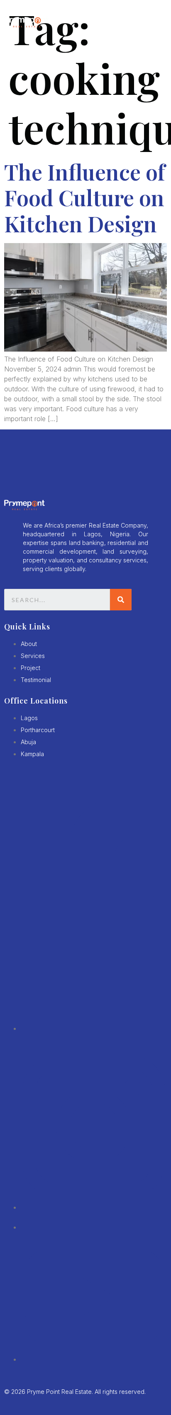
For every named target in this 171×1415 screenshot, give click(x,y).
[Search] (121, 599)
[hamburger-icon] (156, 22)
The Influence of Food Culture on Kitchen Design (84, 197)
